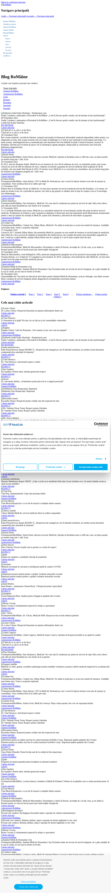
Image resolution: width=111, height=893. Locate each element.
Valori (5, 36)
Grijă (7, 44)
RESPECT (6, 315)
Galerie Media (8, 30)
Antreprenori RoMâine (13, 94)
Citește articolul (7, 128)
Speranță (8, 47)
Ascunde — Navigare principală (40, 16)
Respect (7, 38)
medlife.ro (7, 56)
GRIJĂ (4, 325)
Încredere (8, 50)
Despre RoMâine (9, 21)
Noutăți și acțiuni (9, 24)
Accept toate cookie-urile (91, 467)
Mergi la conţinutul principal (13, 2)
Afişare (99, 459)
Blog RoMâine (8, 33)
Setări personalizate (28, 882)
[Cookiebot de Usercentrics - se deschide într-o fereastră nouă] (96, 424)
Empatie (8, 41)
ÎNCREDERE (7, 125)
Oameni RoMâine (9, 27)
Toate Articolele (10, 88)
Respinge (20, 467)
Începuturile (7, 53)
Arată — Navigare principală (13, 16)
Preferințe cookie (54, 467)
